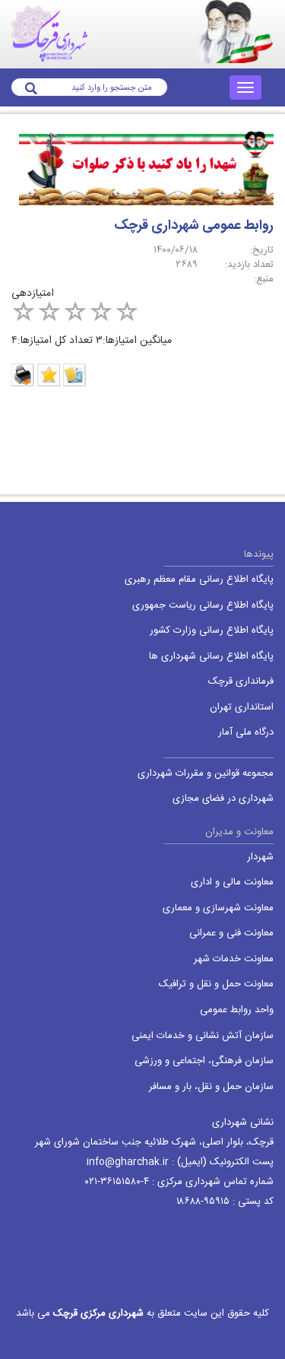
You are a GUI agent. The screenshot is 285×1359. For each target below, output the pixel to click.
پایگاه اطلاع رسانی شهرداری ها (211, 656)
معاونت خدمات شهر (234, 959)
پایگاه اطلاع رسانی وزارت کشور (212, 631)
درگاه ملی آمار (246, 733)
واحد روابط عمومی (237, 1010)
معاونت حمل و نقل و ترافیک (216, 984)
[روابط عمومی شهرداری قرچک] (142, 170)
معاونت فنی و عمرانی (231, 933)
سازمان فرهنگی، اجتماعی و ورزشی (204, 1061)
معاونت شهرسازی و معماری (218, 908)
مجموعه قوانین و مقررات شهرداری (206, 774)
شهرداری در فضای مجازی (223, 799)
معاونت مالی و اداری (232, 882)
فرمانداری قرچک (241, 682)
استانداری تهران (242, 707)
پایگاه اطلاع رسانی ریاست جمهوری (203, 606)
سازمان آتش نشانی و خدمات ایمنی (202, 1036)
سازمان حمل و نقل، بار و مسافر (211, 1087)
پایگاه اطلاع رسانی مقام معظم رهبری (199, 580)
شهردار (260, 857)
